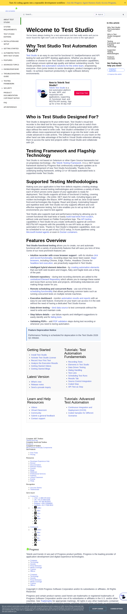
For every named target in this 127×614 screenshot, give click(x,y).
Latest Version (38, 377)
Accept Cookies (97, 609)
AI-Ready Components (44, 447)
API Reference (10, 107)
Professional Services (38, 474)
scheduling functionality (41, 291)
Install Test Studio (39, 355)
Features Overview (46, 240)
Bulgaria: (43, 503)
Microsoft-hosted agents (37, 232)
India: (42, 501)
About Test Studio (9, 21)
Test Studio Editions (9, 35)
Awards (33, 564)
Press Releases (35, 566)
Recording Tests (75, 362)
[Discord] (35, 523)
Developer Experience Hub (39, 461)
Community (36, 413)
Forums (33, 468)
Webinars (33, 472)
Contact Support (112, 70)
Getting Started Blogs (40, 369)
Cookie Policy (29, 610)
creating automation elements (85, 267)
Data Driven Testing (77, 367)
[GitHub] (35, 521)
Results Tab (73, 378)
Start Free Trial (82, 93)
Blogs (32, 470)
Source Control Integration (79, 381)
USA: (42, 498)
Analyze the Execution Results (44, 363)
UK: (42, 500)
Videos (34, 407)
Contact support (38, 418)
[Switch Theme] (123, 14)
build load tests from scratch (79, 216)
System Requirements (10, 28)
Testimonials (34, 489)
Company (33, 560)
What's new (36, 382)
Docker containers (68, 232)
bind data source (60, 307)
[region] (63, 609)
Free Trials (34, 453)
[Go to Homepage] (16, 11)
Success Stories (36, 488)
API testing (86, 219)
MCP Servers (31, 447)
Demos (32, 463)
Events (32, 479)
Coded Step (73, 384)
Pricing (32, 454)
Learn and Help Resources (39, 400)
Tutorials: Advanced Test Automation (79, 400)
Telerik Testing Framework (68, 163)
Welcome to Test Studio (59, 30)
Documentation (35, 465)
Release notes (37, 384)
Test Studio (31, 55)
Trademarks (46, 601)
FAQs (32, 481)
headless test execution (41, 263)
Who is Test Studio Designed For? (62, 116)
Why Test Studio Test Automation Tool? (61, 48)
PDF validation (60, 321)
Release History (36, 466)
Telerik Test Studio (57, 88)
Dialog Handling (75, 370)
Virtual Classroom (39, 410)
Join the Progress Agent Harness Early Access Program (91, 2)
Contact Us (34, 496)
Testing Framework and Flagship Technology (61, 153)
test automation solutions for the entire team (63, 66)
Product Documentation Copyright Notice (12, 95)
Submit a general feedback (43, 416)
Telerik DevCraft (32, 440)
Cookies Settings (116, 609)
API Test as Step (75, 387)
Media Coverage (36, 567)
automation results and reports (75, 298)
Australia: (43, 505)
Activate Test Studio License (43, 358)
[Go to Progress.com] (32, 550)
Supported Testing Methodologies (62, 181)
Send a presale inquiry (41, 387)
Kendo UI (29, 444)
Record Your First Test (41, 360)
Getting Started (38, 350)
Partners (33, 475)
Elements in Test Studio (78, 364)
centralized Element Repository (45, 279)
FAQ (5, 103)
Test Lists (72, 373)
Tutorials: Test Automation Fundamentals (75, 353)
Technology (34, 562)
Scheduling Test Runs (77, 376)
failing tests (56, 317)
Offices (32, 571)
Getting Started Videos (41, 366)
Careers (33, 569)
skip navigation (10, 11)
